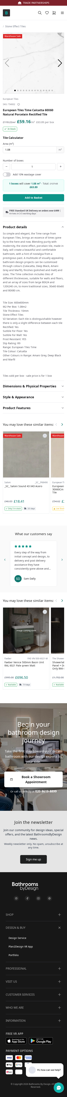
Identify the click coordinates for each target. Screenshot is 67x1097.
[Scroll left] (56, 424)
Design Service (17, 938)
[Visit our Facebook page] (27, 898)
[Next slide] (62, 559)
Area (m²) (8, 143)
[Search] (39, 12)
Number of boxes (13, 160)
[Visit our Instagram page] (16, 898)
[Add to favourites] (18, 104)
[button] (60, 63)
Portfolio (14, 955)
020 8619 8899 (46, 791)
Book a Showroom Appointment (36, 779)
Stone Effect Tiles (15, 26)
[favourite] (48, 12)
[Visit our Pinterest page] (49, 898)
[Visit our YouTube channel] (38, 898)
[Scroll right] (62, 424)
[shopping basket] (55, 12)
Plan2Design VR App (21, 946)
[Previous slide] (5, 559)
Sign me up (33, 859)
